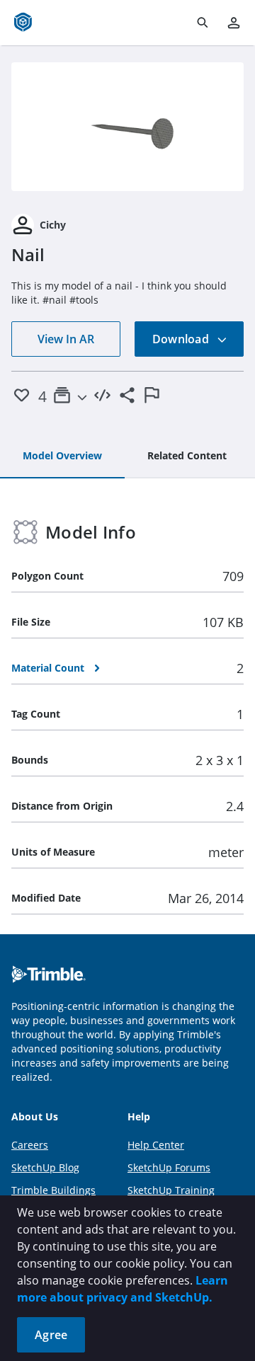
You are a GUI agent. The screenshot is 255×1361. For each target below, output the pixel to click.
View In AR (66, 339)
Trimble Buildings (53, 1190)
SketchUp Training (171, 1190)
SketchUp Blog (45, 1167)
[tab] (62, 456)
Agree (51, 1335)
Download (182, 339)
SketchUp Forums (169, 1167)
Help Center (156, 1145)
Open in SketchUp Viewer (127, 126)
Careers (29, 1145)
